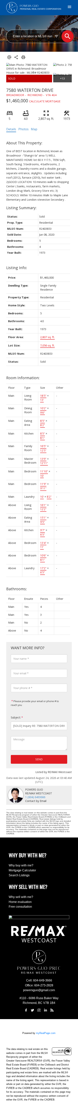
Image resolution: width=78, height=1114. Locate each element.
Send (39, 759)
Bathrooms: (16, 588)
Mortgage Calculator (22, 870)
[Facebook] (26, 1010)
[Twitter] (32, 1010)
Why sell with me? (21, 897)
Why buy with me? (21, 865)
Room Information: (23, 377)
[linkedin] (45, 1010)
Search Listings (19, 875)
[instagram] (39, 1010)
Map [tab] (34, 129)
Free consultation (20, 906)
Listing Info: (16, 267)
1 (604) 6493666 (35, 797)
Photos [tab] (23, 129)
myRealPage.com (45, 1033)
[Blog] (52, 1010)
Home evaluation (20, 901)
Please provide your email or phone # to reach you (35, 703)
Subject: (16, 717)
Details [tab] (11, 129)
